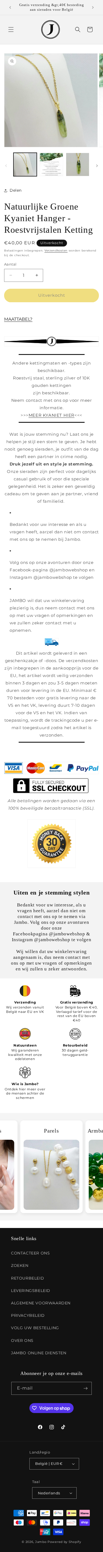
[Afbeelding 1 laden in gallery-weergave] (25, 164)
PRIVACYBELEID (28, 1315)
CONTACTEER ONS (30, 1253)
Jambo (41, 1542)
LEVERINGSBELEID (30, 1290)
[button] (11, 29)
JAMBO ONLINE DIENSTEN (38, 1352)
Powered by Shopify (64, 1542)
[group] (51, 1166)
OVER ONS (22, 1340)
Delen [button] (16, 190)
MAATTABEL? (18, 319)
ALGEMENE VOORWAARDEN (41, 1303)
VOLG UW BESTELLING (35, 1327)
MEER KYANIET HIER (51, 415)
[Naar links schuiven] (6, 166)
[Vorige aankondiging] (10, 7)
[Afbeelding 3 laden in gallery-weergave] (77, 164)
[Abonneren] (85, 1388)
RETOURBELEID (27, 1278)
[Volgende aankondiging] (93, 7)
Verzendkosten (56, 250)
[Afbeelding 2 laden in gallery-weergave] (51, 164)
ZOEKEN (20, 1265)
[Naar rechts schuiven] (97, 166)
